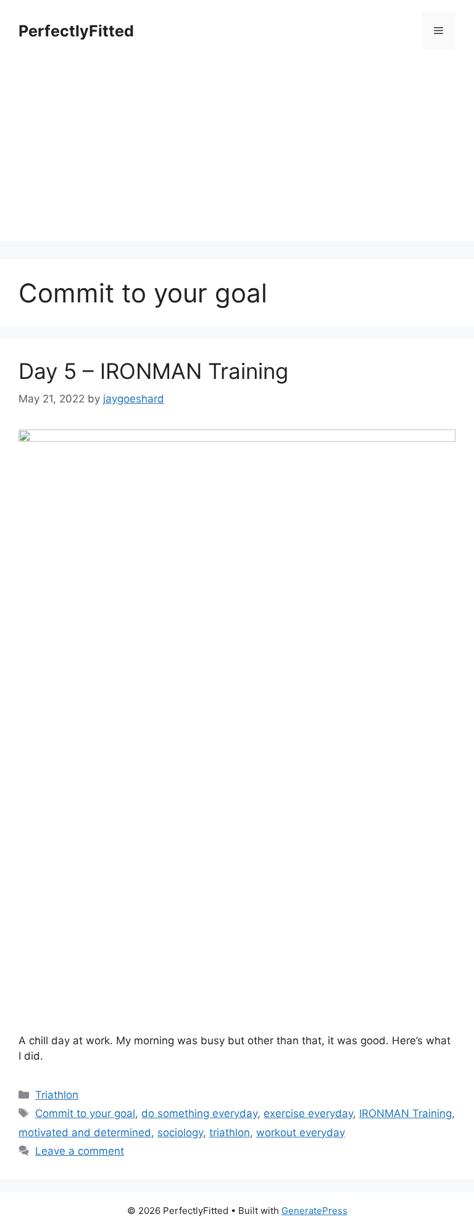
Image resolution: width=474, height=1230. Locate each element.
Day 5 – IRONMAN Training (153, 371)
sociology (180, 1132)
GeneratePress (314, 1210)
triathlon (229, 1132)
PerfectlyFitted (76, 31)
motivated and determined (85, 1132)
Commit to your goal (85, 1113)
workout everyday (300, 1132)
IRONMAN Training (405, 1113)
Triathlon (56, 1095)
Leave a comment (79, 1151)
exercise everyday (308, 1113)
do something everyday (199, 1113)
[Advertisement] (237, 154)
